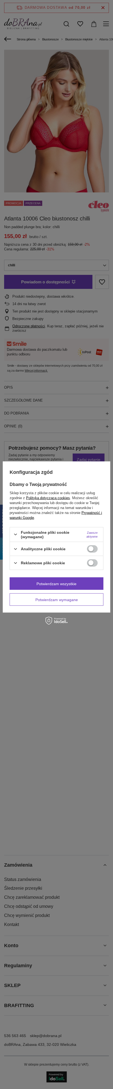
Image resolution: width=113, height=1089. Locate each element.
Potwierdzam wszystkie (56, 583)
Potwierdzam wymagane (56, 599)
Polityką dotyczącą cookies (48, 498)
